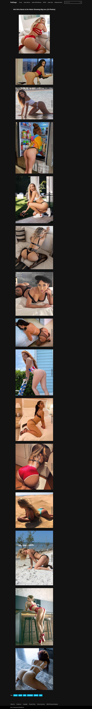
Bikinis (20, 695)
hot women (30, 695)
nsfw (41, 695)
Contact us (18, 704)
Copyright (25, 704)
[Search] (80, 2)
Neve (11, 707)
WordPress (21, 707)
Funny (20, 2)
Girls (25, 695)
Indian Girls (50, 2)
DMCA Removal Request (52, 704)
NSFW (44, 2)
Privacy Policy (32, 704)
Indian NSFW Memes (36, 2)
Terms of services (41, 704)
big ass (15, 695)
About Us (13, 704)
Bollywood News (58, 2)
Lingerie (36, 695)
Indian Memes (27, 2)
